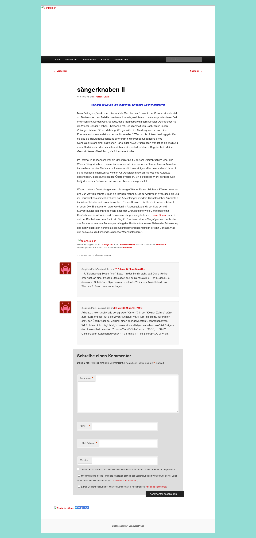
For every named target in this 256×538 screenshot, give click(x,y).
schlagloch (107, 244)
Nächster (196, 70)
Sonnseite (161, 244)
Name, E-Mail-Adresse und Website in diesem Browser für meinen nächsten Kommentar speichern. (128, 469)
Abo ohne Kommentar (156, 486)
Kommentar (87, 378)
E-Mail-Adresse (88, 443)
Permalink (127, 247)
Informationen (89, 59)
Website (84, 460)
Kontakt (105, 59)
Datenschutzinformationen (124, 480)
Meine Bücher (121, 59)
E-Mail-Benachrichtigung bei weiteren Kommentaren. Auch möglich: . (124, 486)
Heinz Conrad (159, 215)
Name (85, 426)
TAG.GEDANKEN (126, 244)
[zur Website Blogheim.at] (64, 508)
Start (57, 59)
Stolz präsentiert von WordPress (128, 525)
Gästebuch (70, 59)
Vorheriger (60, 70)
